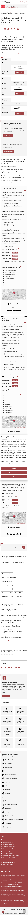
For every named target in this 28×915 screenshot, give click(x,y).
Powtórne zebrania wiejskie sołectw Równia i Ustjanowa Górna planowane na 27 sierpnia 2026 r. (14, 895)
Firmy (9, 12)
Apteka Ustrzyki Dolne (8, 842)
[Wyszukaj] (24, 2)
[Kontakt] (22, 2)
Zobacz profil (15, 252)
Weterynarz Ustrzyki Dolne (9, 848)
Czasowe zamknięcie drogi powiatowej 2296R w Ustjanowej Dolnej (14, 876)
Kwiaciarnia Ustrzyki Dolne (9, 846)
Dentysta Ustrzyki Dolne (8, 839)
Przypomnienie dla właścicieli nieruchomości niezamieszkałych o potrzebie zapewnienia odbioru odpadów (14, 902)
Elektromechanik (9, 815)
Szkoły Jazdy (8, 785)
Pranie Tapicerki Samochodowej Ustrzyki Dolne (7, 744)
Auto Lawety (8, 808)
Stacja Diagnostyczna (10, 826)
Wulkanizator (8, 823)
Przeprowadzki (8, 763)
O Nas (8, 909)
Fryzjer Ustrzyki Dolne (8, 853)
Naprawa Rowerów (9, 797)
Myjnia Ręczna (8, 800)
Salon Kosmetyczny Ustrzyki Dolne (10, 855)
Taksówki (7, 782)
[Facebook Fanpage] (20, 2)
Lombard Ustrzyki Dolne (8, 844)
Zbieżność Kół (8, 770)
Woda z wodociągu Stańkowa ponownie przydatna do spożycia (14, 879)
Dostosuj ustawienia (14, 472)
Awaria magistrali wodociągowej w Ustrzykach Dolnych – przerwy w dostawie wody (13, 891)
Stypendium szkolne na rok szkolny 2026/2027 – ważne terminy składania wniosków (14, 887)
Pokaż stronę (15, 255)
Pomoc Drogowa (9, 767)
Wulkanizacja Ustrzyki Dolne (9, 857)
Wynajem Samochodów (10, 774)
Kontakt (3, 909)
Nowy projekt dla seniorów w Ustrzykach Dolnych (14, 897)
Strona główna (4, 12)
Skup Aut (7, 789)
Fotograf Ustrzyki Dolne (8, 851)
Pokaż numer (15, 258)
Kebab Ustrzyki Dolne (8, 864)
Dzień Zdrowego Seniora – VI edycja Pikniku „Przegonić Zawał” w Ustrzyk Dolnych (13, 883)
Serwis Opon (8, 793)
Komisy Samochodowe (10, 812)
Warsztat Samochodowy (11, 778)
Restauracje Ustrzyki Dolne (9, 862)
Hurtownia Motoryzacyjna (11, 804)
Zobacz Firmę (19, 72)
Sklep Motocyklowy (10, 759)
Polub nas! (6, 696)
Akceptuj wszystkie (13, 476)
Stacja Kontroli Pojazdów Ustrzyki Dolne (7, 733)
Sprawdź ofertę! (8, 135)
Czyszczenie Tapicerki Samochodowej (14, 819)
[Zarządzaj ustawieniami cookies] (3, 912)
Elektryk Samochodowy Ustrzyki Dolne (20, 744)
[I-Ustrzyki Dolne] (5, 2)
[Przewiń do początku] (24, 911)
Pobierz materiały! (8, 151)
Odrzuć (14, 468)
